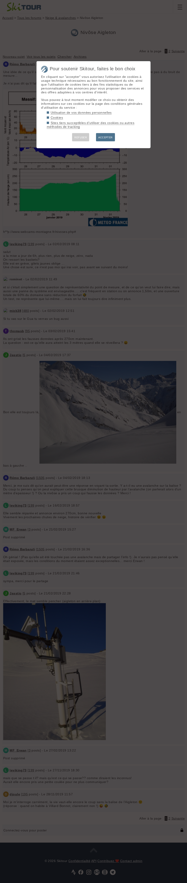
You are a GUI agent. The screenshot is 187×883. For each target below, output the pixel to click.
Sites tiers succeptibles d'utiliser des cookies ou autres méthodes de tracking (90, 125)
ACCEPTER (105, 137)
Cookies (57, 117)
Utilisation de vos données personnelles (81, 112)
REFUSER (80, 137)
